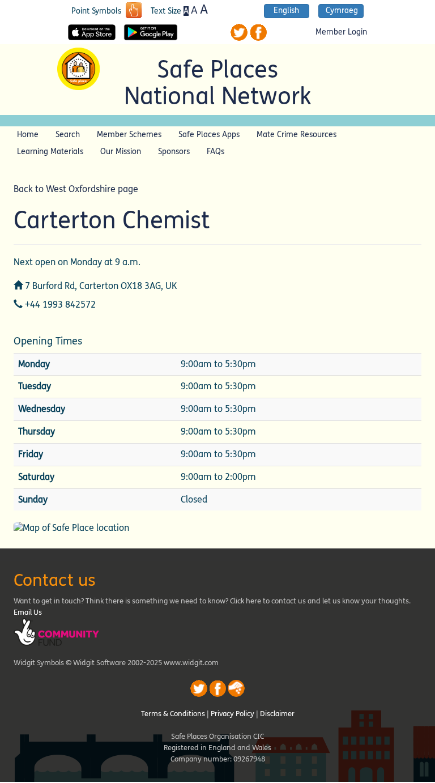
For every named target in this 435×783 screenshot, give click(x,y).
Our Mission (120, 151)
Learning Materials (50, 151)
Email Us (28, 612)
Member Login (341, 32)
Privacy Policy (232, 713)
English (286, 10)
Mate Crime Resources (296, 134)
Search (68, 134)
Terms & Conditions (173, 713)
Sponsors (174, 151)
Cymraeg (342, 10)
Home (28, 134)
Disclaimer (277, 713)
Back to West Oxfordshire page (76, 189)
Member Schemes (129, 134)
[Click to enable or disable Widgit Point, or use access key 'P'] (134, 11)
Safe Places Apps (209, 134)
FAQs (215, 151)
